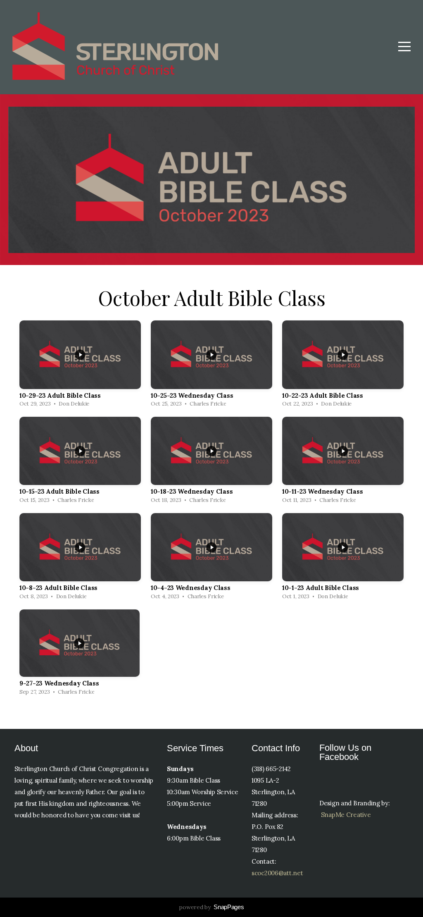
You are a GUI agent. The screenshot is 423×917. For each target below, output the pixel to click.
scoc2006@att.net (277, 873)
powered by (211, 907)
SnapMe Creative (346, 815)
